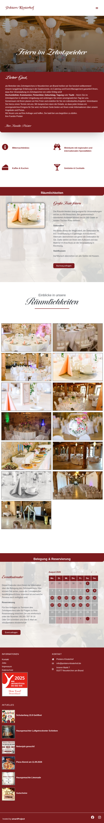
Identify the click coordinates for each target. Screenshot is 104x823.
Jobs (4, 663)
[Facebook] (92, 817)
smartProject (18, 819)
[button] (97, 8)
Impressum (7, 666)
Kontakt (5, 659)
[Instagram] (99, 817)
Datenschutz (7, 670)
